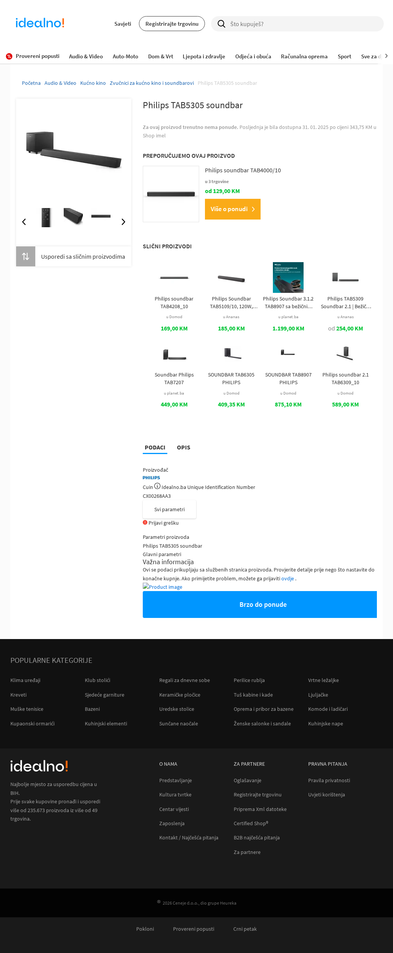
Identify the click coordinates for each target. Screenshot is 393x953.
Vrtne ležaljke (323, 680)
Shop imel (154, 135)
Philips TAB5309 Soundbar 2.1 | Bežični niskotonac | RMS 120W (345, 302)
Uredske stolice (176, 708)
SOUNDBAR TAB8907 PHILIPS (288, 378)
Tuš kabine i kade (253, 694)
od (345, 328)
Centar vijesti (174, 809)
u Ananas (231, 316)
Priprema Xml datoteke (260, 809)
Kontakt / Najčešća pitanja (188, 837)
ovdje (288, 578)
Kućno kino (93, 82)
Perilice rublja (249, 680)
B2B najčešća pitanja (257, 837)
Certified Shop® (251, 823)
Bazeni (92, 708)
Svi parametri (169, 509)
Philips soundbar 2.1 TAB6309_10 (345, 378)
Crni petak (245, 929)
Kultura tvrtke (175, 794)
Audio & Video (60, 82)
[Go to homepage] (40, 24)
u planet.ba (288, 316)
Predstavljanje (175, 780)
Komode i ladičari (328, 708)
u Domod (174, 316)
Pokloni (145, 929)
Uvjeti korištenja (326, 794)
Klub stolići (97, 680)
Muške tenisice (26, 708)
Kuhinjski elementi (106, 723)
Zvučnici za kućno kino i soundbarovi (152, 82)
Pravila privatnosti (329, 780)
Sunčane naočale (178, 723)
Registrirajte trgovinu (171, 23)
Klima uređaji (25, 680)
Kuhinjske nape (325, 723)
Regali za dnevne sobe (184, 680)
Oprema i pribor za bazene (264, 708)
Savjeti (122, 23)
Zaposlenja (172, 823)
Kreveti (18, 694)
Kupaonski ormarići (32, 723)
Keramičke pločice (179, 694)
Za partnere (247, 852)
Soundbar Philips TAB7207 (174, 378)
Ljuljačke (318, 694)
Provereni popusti (193, 929)
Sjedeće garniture (104, 694)
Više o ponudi (229, 209)
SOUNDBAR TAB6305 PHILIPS (231, 378)
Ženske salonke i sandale (262, 723)
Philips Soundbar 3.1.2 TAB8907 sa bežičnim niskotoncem (288, 302)
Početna (31, 82)
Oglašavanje (247, 780)
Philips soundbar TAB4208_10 (174, 302)
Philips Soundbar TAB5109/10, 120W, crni (231, 302)
